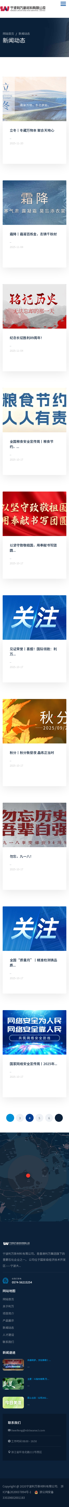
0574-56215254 (22, 1282)
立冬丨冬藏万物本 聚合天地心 (32, 130)
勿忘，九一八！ (21, 856)
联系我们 (8, 1342)
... (28, 1366)
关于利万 (8, 1306)
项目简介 (8, 1313)
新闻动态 (24, 33)
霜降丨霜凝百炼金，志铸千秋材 (33, 233)
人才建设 (8, 1334)
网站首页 (8, 33)
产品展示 (8, 1320)
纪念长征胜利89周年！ (27, 337)
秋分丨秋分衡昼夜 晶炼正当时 (32, 752)
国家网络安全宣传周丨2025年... (33, 1063)
